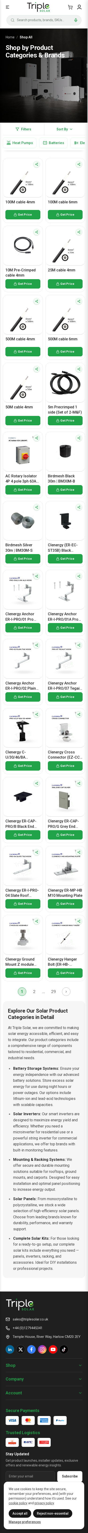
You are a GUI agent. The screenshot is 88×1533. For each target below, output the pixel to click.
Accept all (19, 1513)
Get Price (25, 214)
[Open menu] (7, 7)
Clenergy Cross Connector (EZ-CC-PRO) (64, 755)
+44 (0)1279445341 (27, 1328)
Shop (10, 1365)
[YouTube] (53, 1349)
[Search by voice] (75, 20)
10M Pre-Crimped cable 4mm (20, 273)
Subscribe (70, 1476)
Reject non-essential (53, 1513)
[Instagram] (42, 1349)
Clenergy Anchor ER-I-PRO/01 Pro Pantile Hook (19, 617)
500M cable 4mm (20, 339)
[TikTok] (64, 1349)
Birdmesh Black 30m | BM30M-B (61, 478)
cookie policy (18, 1503)
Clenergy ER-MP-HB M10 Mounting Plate (65, 893)
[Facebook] (31, 1349)
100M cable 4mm (20, 202)
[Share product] (36, 164)
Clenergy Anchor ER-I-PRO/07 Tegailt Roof (65, 686)
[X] (20, 1349)
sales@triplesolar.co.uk (30, 1319)
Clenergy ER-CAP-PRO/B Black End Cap (20, 824)
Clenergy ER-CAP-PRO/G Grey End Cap (63, 824)
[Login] (79, 7)
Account (14, 1392)
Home (10, 37)
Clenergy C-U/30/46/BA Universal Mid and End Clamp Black (20, 755)
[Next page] (66, 991)
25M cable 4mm (61, 270)
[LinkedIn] (10, 1349)
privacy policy (44, 1503)
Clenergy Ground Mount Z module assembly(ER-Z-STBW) (19, 962)
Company (15, 1378)
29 (53, 991)
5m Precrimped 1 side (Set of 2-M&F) (65, 409)
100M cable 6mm (62, 202)
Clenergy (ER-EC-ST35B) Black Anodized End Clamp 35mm (63, 548)
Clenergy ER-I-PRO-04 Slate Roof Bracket (22, 893)
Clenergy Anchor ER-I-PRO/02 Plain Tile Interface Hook (21, 686)
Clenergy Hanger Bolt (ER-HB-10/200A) (62, 962)
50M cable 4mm (19, 407)
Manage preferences (25, 1522)
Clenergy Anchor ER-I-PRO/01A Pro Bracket (63, 617)
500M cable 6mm (62, 339)
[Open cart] (70, 7)
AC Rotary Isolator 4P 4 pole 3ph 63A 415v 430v (21, 479)
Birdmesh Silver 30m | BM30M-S (19, 547)
